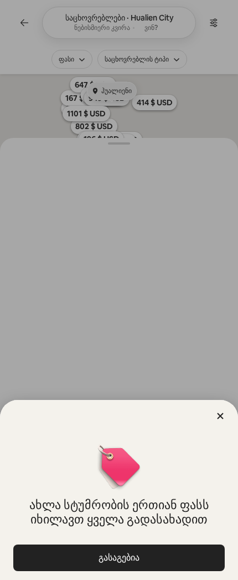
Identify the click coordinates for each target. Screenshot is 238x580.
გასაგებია (119, 557)
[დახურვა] (220, 416)
